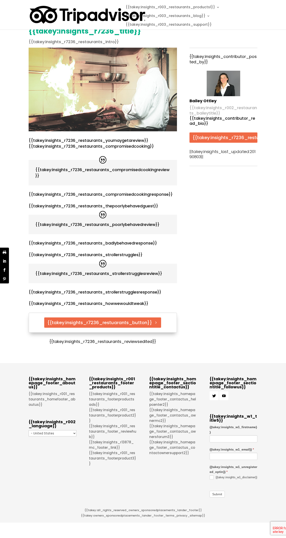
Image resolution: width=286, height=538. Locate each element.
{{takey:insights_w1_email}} (232, 449)
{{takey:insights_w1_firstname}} (233, 429)
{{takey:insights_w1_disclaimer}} (236, 477)
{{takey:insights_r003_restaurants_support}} (169, 25)
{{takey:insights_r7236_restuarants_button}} (99, 322)
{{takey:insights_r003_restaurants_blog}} (166, 16)
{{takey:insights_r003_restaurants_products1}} (170, 8)
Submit (217, 494)
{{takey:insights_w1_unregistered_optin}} (233, 469)
